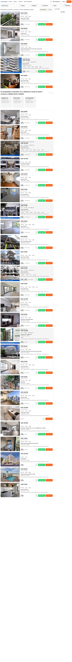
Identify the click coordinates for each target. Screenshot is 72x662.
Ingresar (69, 1)
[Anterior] (49, 93)
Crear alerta (42, 9)
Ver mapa (63, 11)
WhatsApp (41, 24)
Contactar (48, 24)
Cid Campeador (30, 98)
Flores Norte (16, 98)
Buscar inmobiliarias (28, 1)
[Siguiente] (52, 93)
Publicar (63, 1)
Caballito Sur (4, 98)
